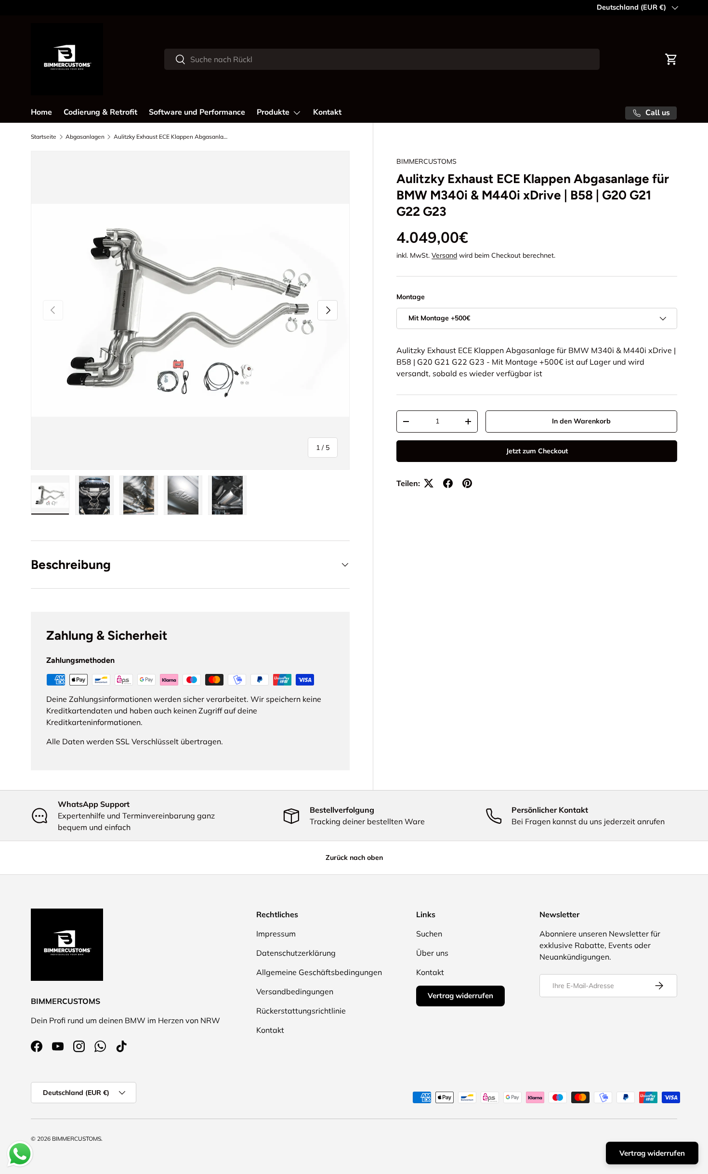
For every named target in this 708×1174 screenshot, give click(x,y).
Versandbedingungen (294, 991)
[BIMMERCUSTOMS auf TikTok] (121, 1046)
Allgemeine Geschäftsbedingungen (319, 972)
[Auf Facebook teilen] (448, 483)
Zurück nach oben (354, 857)
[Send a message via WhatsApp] (20, 1154)
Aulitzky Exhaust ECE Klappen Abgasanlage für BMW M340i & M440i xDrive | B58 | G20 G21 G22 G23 (171, 136)
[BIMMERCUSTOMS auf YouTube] (57, 1046)
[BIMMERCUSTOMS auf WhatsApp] (100, 1046)
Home (41, 112)
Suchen (429, 933)
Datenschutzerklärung (296, 953)
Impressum (276, 933)
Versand (444, 255)
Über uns (432, 953)
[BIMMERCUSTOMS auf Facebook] (36, 1046)
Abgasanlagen (85, 136)
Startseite (43, 136)
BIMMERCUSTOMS (426, 161)
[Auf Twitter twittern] (428, 483)
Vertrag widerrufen (460, 995)
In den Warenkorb (581, 421)
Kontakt (327, 112)
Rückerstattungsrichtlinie (301, 1011)
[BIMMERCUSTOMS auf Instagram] (79, 1046)
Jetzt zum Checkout (537, 451)
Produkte (273, 112)
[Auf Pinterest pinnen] (467, 483)
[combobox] (382, 59)
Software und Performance (197, 112)
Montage (410, 296)
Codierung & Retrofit (100, 112)
